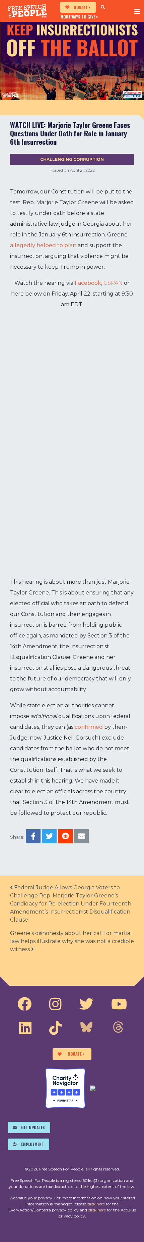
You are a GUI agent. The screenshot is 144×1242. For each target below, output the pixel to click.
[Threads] (118, 1028)
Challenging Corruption (72, 159)
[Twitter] (86, 1004)
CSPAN (113, 283)
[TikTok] (55, 1028)
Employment (32, 1144)
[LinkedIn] (25, 1028)
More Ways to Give (77, 16)
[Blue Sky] (86, 1028)
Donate (80, 7)
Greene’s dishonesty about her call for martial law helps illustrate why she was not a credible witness (72, 941)
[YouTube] (119, 1004)
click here (96, 1203)
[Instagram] (55, 1004)
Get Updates (33, 1127)
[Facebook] (24, 1004)
